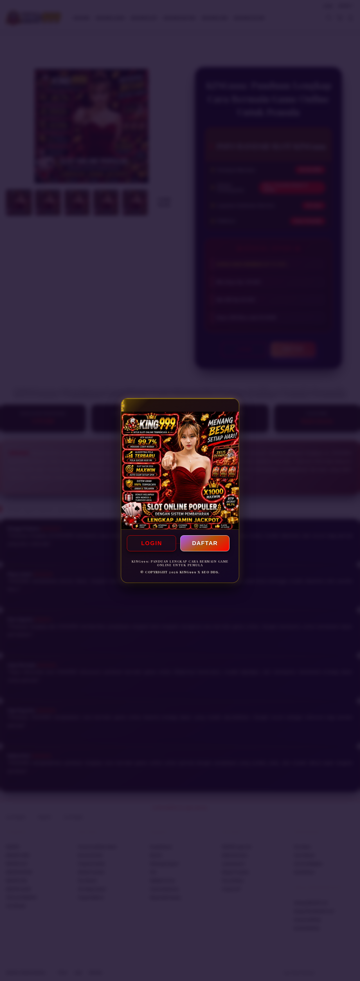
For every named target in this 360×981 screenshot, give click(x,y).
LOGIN (151, 543)
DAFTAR (205, 543)
